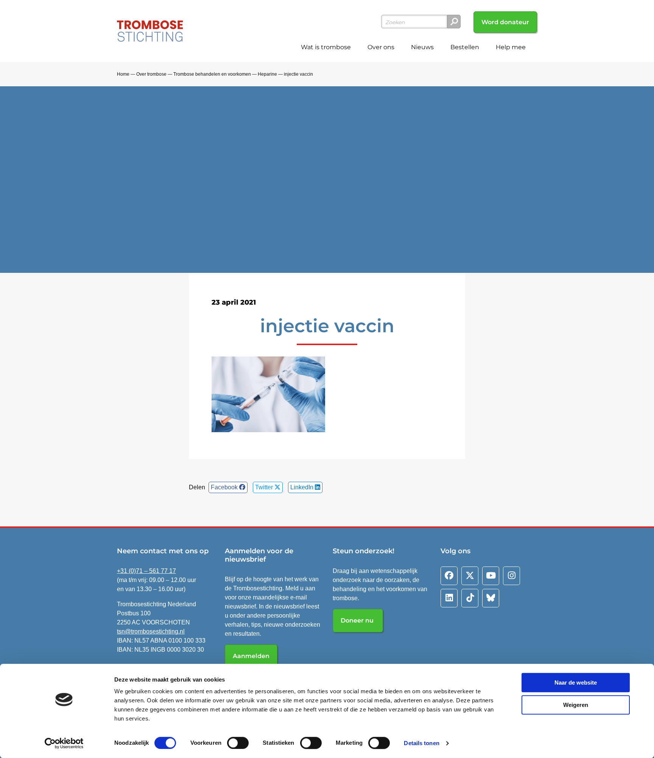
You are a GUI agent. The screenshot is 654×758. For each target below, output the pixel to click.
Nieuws (422, 47)
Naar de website (575, 682)
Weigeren (575, 705)
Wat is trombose (326, 47)
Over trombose (151, 74)
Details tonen (421, 743)
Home (123, 74)
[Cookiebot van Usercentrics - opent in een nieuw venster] (64, 743)
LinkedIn (302, 487)
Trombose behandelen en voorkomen (212, 74)
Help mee (511, 47)
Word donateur (505, 22)
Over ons (380, 47)
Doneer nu (358, 620)
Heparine (267, 74)
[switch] (238, 743)
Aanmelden (251, 656)
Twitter (264, 487)
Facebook (225, 487)
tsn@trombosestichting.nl (151, 631)
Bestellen (464, 47)
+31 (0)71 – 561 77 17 (146, 571)
